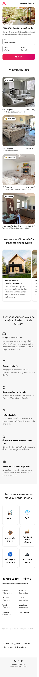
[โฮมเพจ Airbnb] (4, 3)
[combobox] (18, 42)
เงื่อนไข (25, 667)
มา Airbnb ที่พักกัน (27, 3)
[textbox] (10, 50)
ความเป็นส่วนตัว (15, 667)
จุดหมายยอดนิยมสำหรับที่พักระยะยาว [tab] (15, 584)
